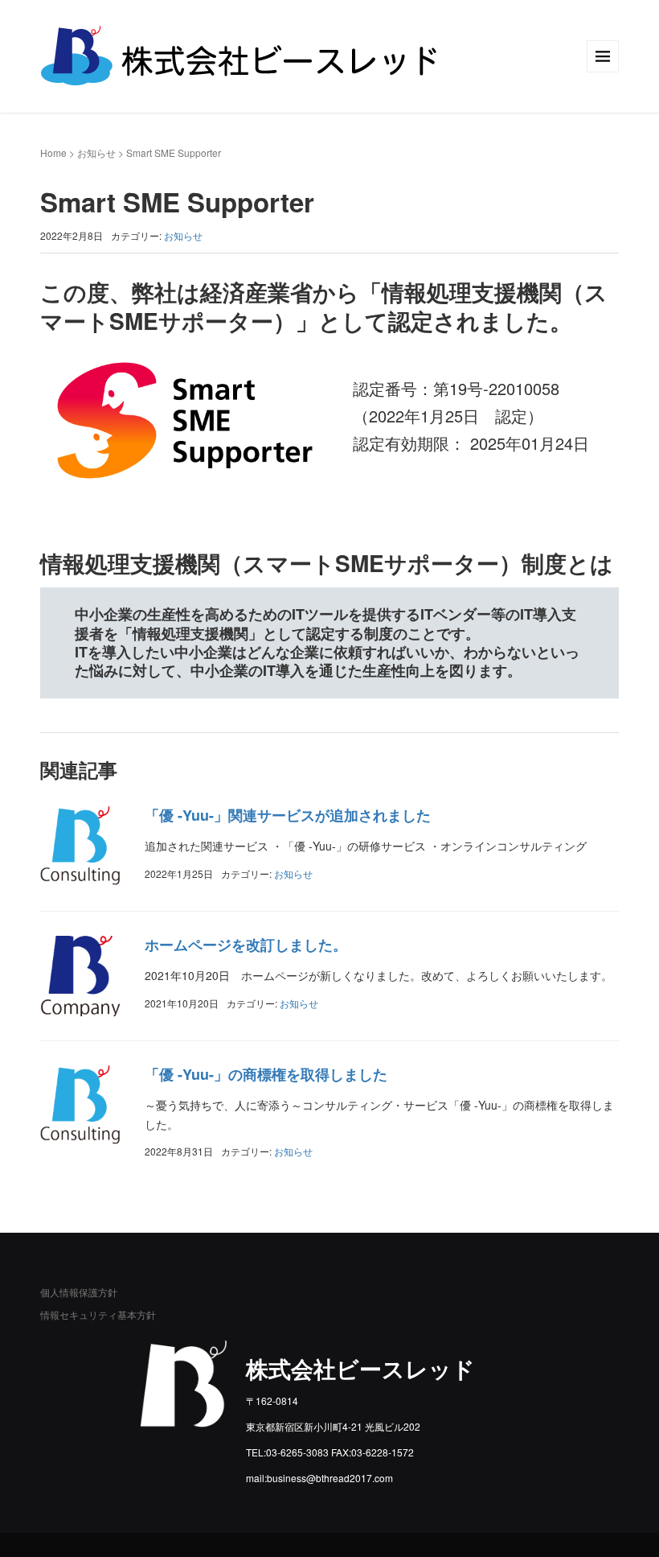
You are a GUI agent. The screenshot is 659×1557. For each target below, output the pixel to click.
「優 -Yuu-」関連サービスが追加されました (288, 815)
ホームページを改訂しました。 (246, 944)
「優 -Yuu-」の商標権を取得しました (266, 1074)
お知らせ (96, 152)
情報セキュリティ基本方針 (98, 1314)
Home (53, 152)
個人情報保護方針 (78, 1292)
